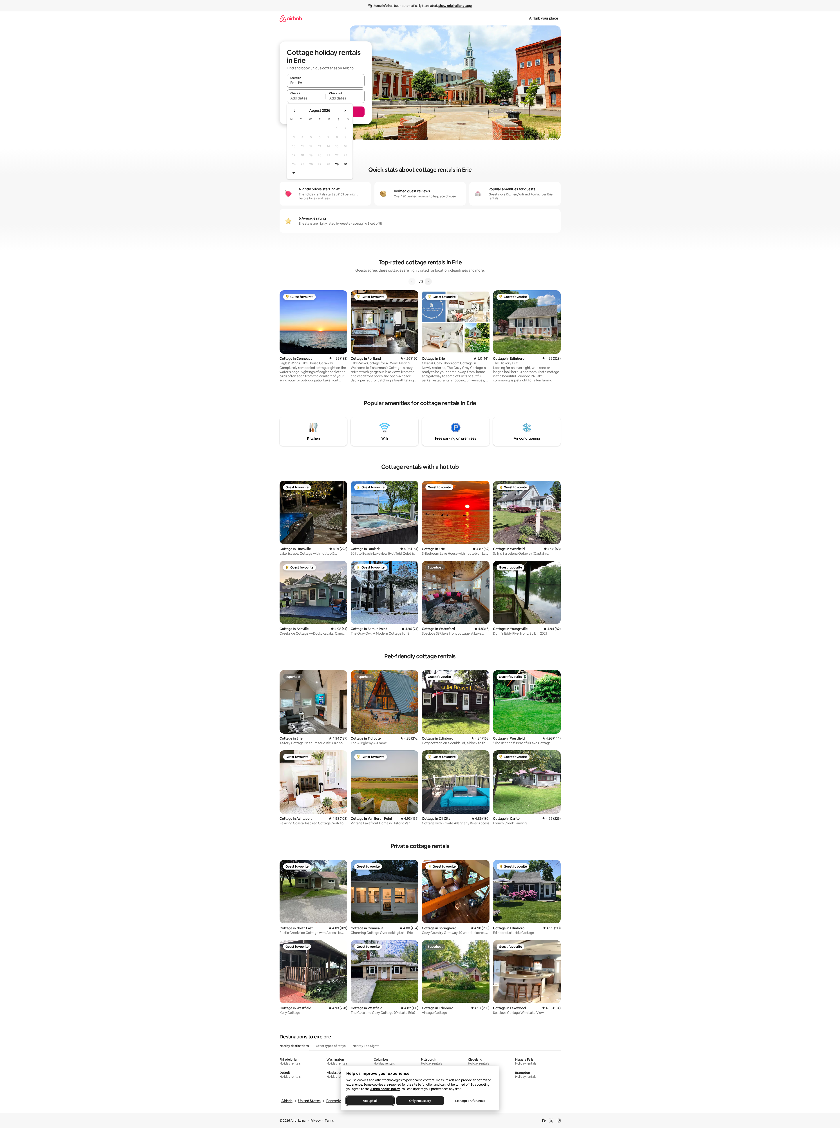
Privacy (316, 1121)
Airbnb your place (543, 18)
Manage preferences (470, 1101)
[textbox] (306, 98)
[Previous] (411, 281)
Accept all (370, 1101)
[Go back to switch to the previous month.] (294, 110)
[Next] (428, 281)
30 (345, 164)
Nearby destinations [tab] (294, 1046)
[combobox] (325, 82)
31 (293, 173)
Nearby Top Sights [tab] (366, 1046)
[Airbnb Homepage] (291, 18)
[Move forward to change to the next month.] (345, 110)
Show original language (455, 6)
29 (337, 164)
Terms (329, 1121)
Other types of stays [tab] (331, 1046)
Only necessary (420, 1101)
